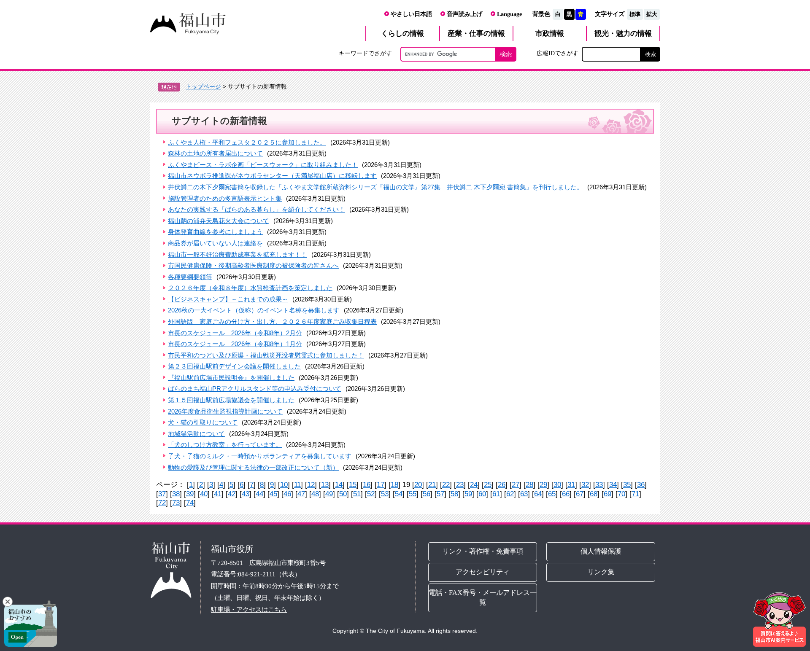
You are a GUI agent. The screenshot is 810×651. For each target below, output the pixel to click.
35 (627, 484)
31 (571, 484)
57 (440, 494)
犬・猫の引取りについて (203, 422)
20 (418, 484)
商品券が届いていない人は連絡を (215, 243)
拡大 (651, 14)
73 (176, 502)
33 (599, 484)
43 (245, 494)
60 (482, 494)
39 (190, 494)
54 (398, 494)
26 (501, 484)
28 (529, 484)
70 (621, 494)
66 (566, 494)
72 (162, 502)
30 (557, 484)
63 (524, 494)
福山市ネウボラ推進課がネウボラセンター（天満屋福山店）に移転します (272, 175)
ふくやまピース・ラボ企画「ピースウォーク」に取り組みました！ (263, 164)
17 (380, 484)
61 (496, 494)
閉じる (8, 602)
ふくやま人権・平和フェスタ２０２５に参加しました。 (247, 142)
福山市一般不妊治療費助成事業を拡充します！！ (237, 254)
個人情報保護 (601, 551)
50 (343, 494)
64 (538, 494)
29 (543, 484)
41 (217, 494)
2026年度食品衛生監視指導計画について (225, 411)
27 (515, 484)
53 (385, 494)
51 (357, 494)
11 (297, 484)
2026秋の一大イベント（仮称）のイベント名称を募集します (254, 310)
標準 (634, 14)
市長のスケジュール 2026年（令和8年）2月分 (235, 332)
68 (593, 494)
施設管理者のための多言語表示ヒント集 (225, 198)
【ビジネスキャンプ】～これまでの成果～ (228, 299)
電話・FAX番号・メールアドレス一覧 (483, 597)
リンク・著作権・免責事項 (482, 551)
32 (585, 484)
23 (460, 484)
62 (510, 494)
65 (552, 494)
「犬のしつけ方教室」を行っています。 (225, 444)
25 (487, 484)
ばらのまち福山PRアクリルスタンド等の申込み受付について (254, 388)
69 (607, 494)
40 (204, 494)
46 (287, 494)
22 (446, 484)
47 (301, 494)
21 (432, 484)
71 (635, 494)
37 (162, 494)
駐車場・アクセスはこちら (249, 609)
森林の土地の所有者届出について (215, 153)
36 (641, 484)
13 (325, 484)
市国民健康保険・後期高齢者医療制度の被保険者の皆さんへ (253, 265)
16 (366, 484)
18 (394, 484)
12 (311, 484)
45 (273, 494)
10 (284, 484)
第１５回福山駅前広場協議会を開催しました (231, 400)
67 (579, 494)
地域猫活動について (196, 433)
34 (613, 484)
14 (339, 484)
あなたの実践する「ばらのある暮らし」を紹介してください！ (256, 209)
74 (190, 502)
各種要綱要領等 (190, 276)
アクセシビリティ (483, 572)
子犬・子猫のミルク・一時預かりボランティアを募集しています (259, 456)
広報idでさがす (557, 53)
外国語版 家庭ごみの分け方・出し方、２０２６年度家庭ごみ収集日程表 (272, 321)
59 (468, 494)
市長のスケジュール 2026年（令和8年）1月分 (235, 343)
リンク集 (601, 572)
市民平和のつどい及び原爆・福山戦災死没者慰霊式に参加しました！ (266, 355)
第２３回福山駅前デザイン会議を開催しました (234, 366)
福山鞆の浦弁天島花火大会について (218, 220)
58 (454, 494)
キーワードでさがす (365, 53)
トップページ (203, 86)
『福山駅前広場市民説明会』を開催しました (231, 377)
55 (412, 494)
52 (371, 494)
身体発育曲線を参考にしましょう (215, 231)
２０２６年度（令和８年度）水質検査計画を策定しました (250, 287)
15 (352, 484)
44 (259, 494)
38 (176, 494)
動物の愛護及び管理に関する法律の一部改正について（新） (253, 467)
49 (329, 494)
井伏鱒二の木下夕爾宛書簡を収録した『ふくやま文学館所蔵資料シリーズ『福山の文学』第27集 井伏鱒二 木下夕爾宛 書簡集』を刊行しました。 (375, 187)
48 (315, 494)
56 (426, 494)
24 (474, 484)
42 (231, 494)
